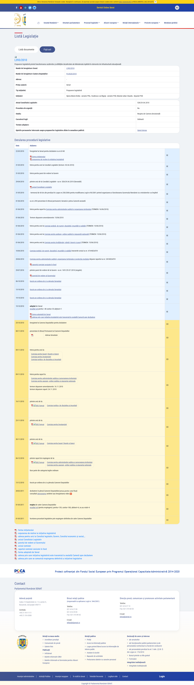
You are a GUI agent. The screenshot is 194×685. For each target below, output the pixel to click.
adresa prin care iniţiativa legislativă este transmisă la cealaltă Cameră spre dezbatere (63, 317)
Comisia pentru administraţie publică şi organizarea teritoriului (68, 209)
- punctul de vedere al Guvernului (31, 542)
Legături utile (113, 676)
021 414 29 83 (72, 612)
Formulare (133, 659)
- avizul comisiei (24, 546)
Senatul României (50, 23)
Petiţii (89, 640)
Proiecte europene (151, 23)
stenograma (41, 494)
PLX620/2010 (71, 74)
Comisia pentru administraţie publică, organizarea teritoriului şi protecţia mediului (59, 259)
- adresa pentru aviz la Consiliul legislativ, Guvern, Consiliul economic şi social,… (51, 536)
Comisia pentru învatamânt (41, 357)
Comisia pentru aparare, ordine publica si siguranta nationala (53, 381)
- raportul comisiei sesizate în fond (32, 549)
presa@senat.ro (125, 617)
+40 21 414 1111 (25, 613)
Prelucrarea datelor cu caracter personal (101, 660)
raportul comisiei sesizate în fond (44, 265)
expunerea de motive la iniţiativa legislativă (48, 159)
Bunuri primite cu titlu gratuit (139, 655)
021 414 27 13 (125, 606)
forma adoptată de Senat (41, 314)
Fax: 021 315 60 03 (127, 609)
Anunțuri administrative (25, 676)
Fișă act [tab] (47, 49)
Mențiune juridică (170, 23)
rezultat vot (34, 309)
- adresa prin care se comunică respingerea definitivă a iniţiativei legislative (49, 558)
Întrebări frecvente (96, 676)
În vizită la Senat (79, 676)
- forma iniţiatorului (25, 530)
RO (177, 7)
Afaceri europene (110, 23)
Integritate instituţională (138, 666)
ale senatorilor (134, 640)
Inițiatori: (19, 96)
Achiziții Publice (44, 676)
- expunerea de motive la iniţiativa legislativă (36, 533)
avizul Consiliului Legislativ (42, 187)
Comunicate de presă (52, 643)
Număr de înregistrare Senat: (27, 68)
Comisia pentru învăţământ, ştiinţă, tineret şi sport (62, 242)
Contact (125, 676)
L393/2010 (21, 60)
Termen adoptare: (22, 125)
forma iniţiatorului (38, 157)
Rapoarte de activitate (95, 656)
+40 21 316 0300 (25, 615)
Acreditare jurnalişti (52, 640)
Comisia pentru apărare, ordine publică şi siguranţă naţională (66, 234)
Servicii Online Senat (105, 7)
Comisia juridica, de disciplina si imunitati (46, 359)
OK (155, 2)
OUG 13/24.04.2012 (125, 2)
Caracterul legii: (22, 119)
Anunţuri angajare (61, 676)
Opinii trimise (142, 130)
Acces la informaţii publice (96, 643)
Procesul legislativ (91, 23)
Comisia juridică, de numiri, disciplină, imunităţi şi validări (65, 226)
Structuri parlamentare (71, 23)
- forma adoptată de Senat (28, 552)
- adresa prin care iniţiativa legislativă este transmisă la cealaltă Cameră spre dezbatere (55, 555)
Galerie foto (49, 646)
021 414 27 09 (72, 609)
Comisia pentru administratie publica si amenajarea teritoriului (54, 378)
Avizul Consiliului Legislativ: (26, 103)
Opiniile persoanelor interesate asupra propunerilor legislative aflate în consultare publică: (50, 130)
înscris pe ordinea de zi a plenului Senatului (45, 281)
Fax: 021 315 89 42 (74, 615)
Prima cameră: (21, 85)
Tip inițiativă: (21, 90)
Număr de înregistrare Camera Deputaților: (32, 74)
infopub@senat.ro (73, 623)
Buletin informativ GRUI (53, 657)
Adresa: (19, 79)
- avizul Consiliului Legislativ (29, 539)
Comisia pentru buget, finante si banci (45, 354)
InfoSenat (48, 653)
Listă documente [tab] (26, 49)
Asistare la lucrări (93, 653)
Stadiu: (18, 114)
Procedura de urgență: (24, 108)
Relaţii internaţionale (131, 23)
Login (162, 676)
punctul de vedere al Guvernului (43, 276)
